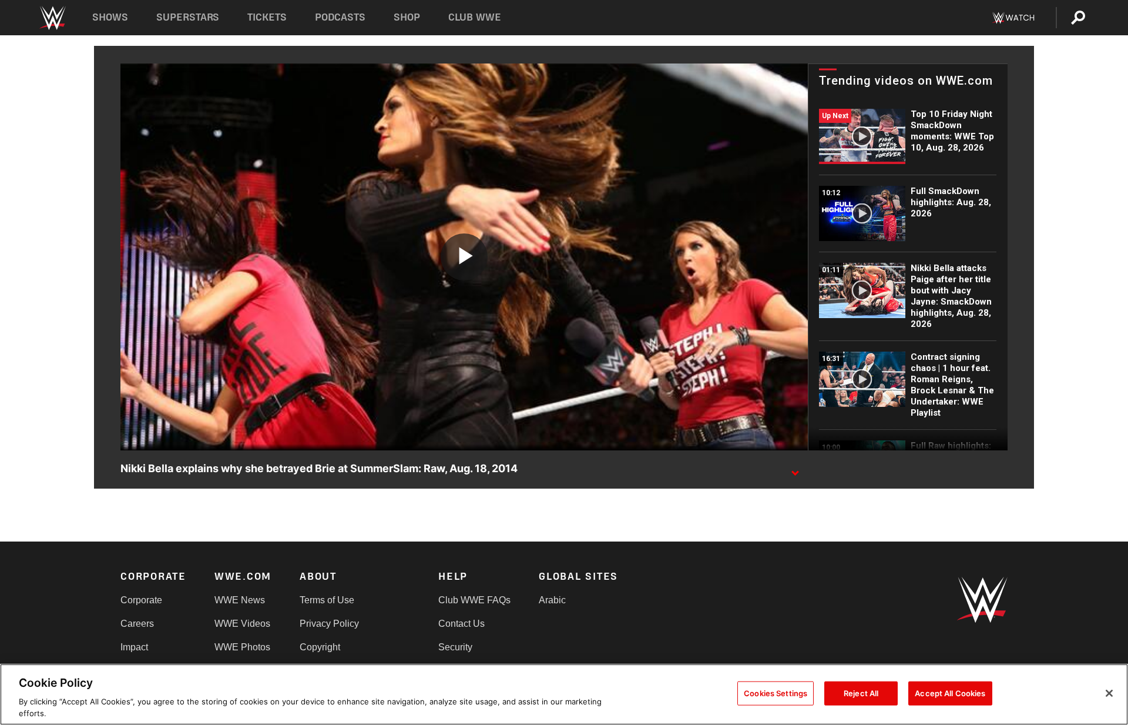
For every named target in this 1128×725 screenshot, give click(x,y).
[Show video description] (795, 469)
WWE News (239, 600)
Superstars (188, 17)
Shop (407, 17)
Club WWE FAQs (474, 600)
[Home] (52, 18)
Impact (134, 647)
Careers (137, 624)
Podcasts (340, 17)
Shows (110, 17)
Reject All (861, 693)
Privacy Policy (329, 624)
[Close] (1109, 693)
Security (455, 647)
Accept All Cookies (950, 693)
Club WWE (474, 17)
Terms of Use (327, 600)
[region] (564, 694)
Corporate (141, 600)
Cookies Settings (775, 693)
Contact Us (461, 624)
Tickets (267, 17)
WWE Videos (242, 624)
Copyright (320, 647)
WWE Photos (242, 647)
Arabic (552, 600)
